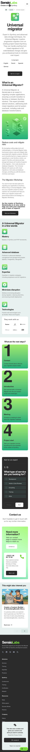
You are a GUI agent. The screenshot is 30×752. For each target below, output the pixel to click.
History (4, 718)
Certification (5, 688)
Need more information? (13, 533)
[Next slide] (24, 631)
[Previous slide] (17, 631)
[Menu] (27, 4)
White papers (5, 703)
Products (4, 673)
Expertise (4, 669)
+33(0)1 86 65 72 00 (10, 556)
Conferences (5, 681)
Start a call (11, 573)
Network (4, 691)
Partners (4, 710)
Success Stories (6, 706)
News (3, 700)
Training (4, 666)
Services (4, 663)
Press (3, 721)
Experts (11, 9)
